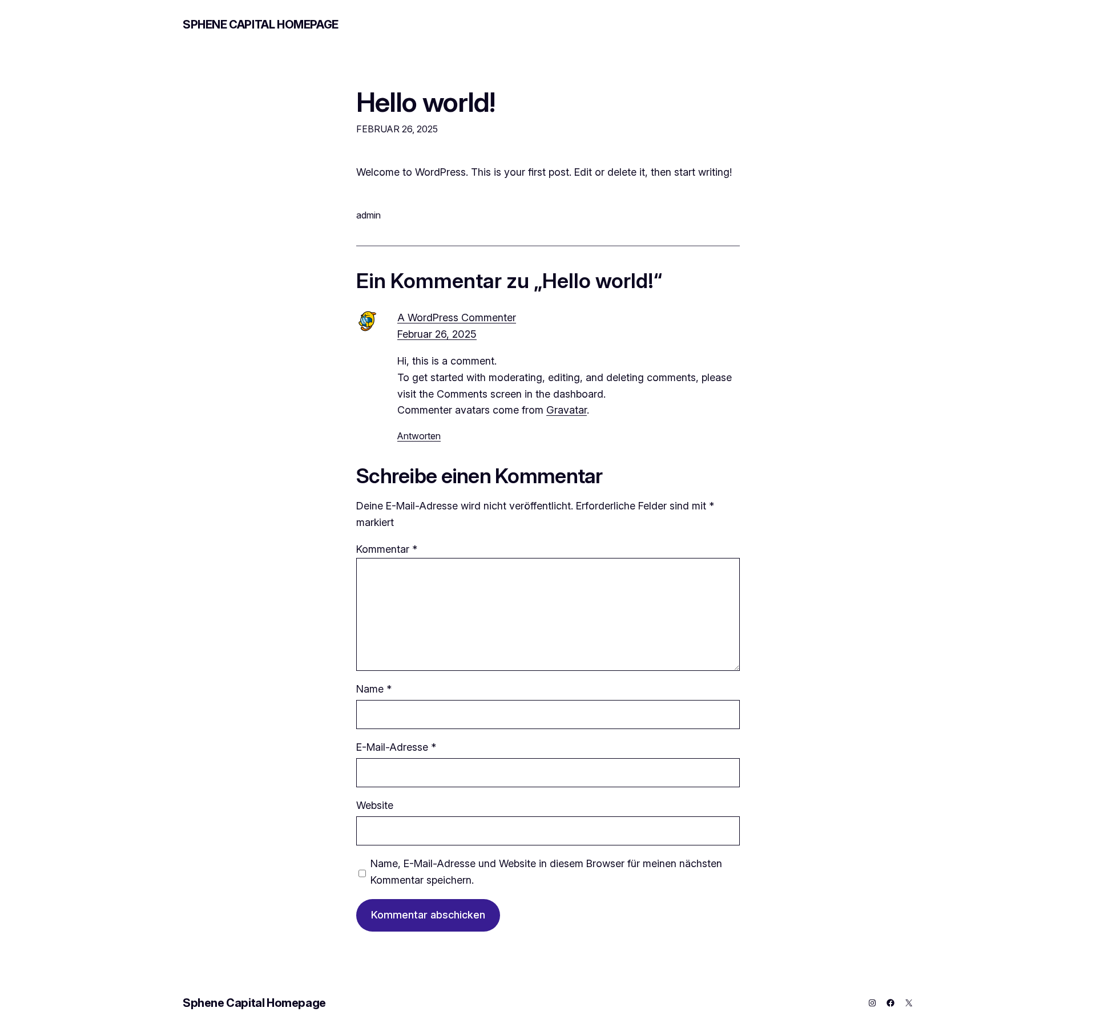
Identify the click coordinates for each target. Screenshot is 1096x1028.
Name (374, 689)
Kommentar (386, 549)
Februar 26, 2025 (437, 334)
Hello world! (425, 102)
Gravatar (566, 410)
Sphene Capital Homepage (261, 24)
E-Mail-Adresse (396, 747)
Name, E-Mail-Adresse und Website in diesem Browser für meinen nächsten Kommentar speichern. (546, 871)
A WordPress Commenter (456, 317)
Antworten (419, 436)
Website (374, 805)
